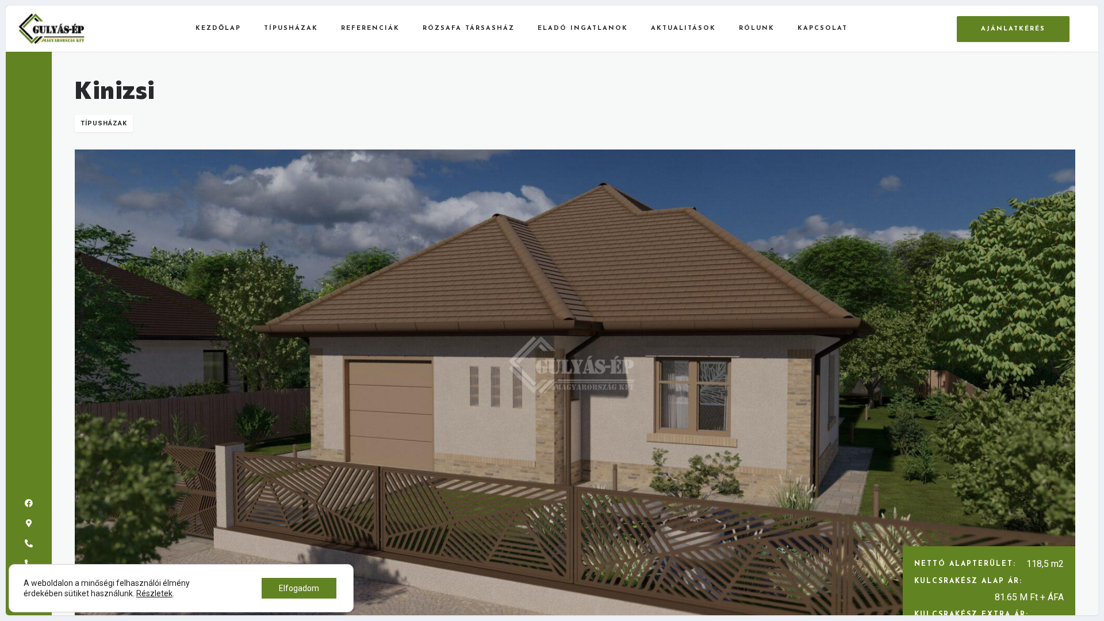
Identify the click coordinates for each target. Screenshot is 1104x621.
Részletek (154, 593)
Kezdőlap (218, 28)
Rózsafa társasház (469, 28)
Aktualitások (683, 28)
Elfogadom (299, 588)
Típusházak (291, 28)
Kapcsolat (823, 28)
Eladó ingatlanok (583, 28)
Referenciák (370, 28)
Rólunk (757, 28)
